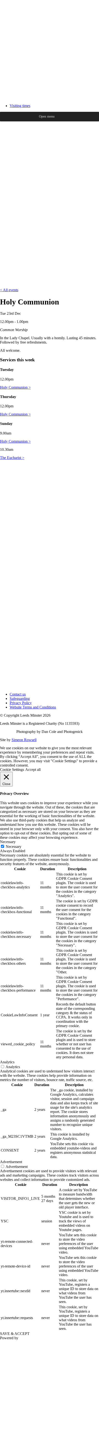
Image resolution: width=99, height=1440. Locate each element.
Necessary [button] (8, 842)
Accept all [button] (33, 770)
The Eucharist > (12, 458)
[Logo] (49, 97)
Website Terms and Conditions (33, 707)
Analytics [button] (7, 1062)
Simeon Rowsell (24, 740)
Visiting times (20, 106)
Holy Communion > (15, 387)
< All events (9, 290)
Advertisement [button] (11, 1162)
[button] (47, 116)
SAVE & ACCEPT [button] (15, 1334)
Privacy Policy (21, 703)
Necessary (13, 847)
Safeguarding (20, 698)
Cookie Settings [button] (12, 770)
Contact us (18, 694)
